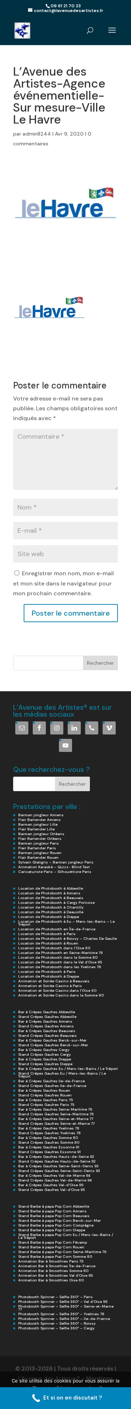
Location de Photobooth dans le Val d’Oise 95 (60, 962)
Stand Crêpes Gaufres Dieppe (45, 1064)
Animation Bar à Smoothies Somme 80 (53, 1270)
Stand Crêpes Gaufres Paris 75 (46, 1104)
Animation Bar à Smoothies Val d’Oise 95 (55, 1275)
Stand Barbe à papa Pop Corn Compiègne (56, 1225)
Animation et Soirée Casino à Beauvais (54, 981)
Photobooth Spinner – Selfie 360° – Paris (55, 1297)
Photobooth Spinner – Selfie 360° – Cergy (56, 1328)
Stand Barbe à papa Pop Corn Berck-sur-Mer (59, 1220)
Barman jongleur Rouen (39, 852)
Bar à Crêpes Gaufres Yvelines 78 (48, 1128)
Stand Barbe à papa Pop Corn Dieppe (51, 1230)
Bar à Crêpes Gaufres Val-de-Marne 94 (54, 1175)
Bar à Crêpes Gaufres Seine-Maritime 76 (55, 1109)
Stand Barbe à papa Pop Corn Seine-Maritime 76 (62, 1251)
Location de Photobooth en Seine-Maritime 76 (60, 952)
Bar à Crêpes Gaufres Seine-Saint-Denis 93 (58, 1166)
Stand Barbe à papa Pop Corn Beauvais (54, 1215)
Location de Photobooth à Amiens (49, 893)
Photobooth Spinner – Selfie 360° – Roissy (57, 1323)
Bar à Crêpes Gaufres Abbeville (46, 1012)
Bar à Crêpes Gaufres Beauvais (46, 1030)
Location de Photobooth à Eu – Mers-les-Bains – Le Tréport (66, 923)
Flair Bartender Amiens (39, 819)
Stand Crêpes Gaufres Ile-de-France (52, 1085)
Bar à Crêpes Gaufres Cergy (44, 1049)
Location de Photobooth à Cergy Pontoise (56, 902)
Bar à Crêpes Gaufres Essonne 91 (48, 1147)
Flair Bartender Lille (36, 829)
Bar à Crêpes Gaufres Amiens (45, 1021)
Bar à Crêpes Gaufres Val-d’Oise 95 (50, 1185)
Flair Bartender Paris (37, 848)
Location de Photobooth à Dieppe (48, 916)
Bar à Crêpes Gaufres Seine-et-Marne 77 (55, 1118)
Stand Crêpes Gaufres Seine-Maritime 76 (56, 1114)
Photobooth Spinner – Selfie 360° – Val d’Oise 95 (62, 1301)
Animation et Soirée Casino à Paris (50, 985)
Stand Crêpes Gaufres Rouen (45, 1095)
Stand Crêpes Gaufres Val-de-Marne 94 (55, 1180)
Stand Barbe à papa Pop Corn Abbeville (53, 1206)
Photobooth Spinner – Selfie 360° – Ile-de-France (64, 1318)
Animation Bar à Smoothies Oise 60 (51, 1280)
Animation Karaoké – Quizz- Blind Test (54, 867)
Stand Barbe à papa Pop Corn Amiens (52, 1211)
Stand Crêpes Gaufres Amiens (46, 1026)
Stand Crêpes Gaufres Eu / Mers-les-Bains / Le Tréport (62, 1075)
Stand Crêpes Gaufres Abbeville (47, 1016)
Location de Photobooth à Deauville (50, 912)
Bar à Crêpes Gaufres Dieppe (44, 1059)
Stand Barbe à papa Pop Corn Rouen (51, 1247)
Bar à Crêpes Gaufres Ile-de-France (51, 1081)
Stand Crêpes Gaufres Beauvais (47, 1035)
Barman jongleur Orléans (41, 834)
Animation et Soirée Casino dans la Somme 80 (61, 995)
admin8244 (37, 133)
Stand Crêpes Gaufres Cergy (44, 1054)
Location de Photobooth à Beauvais (50, 897)
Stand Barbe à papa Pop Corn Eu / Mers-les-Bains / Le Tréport (65, 1236)
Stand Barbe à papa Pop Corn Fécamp (52, 1242)
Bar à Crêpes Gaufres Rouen (44, 1090)
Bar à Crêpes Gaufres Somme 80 (48, 1137)
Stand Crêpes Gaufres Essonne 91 (49, 1152)
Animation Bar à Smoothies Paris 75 (50, 1261)
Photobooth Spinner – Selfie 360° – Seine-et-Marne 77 (66, 1308)
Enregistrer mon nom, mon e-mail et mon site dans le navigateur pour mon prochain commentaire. (63, 583)
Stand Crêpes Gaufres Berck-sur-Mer (53, 1045)
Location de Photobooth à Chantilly (51, 907)
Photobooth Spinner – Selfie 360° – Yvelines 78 (61, 1314)
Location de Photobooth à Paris (47, 933)
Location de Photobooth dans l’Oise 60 (54, 948)
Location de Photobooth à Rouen (48, 943)
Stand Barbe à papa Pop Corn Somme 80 (55, 1256)
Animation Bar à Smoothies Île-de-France (56, 1266)
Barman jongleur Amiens (41, 815)
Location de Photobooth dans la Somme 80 (58, 957)
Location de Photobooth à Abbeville (50, 888)
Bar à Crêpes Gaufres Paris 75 (45, 1100)
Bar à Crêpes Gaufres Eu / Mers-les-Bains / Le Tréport (68, 1068)
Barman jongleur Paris (38, 843)
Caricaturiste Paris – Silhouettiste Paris (54, 871)
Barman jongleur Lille (37, 824)
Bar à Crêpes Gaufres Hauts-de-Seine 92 (56, 1156)
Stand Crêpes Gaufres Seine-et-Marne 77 (56, 1123)
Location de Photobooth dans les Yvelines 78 (59, 967)
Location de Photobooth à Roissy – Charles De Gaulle (67, 938)
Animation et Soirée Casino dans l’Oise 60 (57, 990)
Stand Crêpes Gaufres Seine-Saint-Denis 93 (59, 1170)
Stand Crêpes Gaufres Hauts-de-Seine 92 (57, 1161)
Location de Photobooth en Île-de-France (56, 929)
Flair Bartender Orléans (39, 838)
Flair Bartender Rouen (38, 857)
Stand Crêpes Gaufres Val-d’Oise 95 (51, 1189)
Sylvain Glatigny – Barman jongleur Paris (56, 862)
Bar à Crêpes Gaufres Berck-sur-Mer (52, 1040)
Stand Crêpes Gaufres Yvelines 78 (49, 1133)
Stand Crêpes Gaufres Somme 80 (48, 1142)
